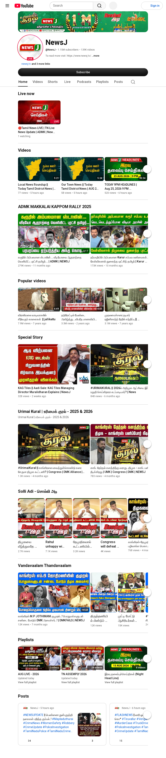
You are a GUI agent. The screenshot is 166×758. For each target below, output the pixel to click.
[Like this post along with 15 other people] (116, 741)
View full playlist (27, 682)
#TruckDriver (141, 723)
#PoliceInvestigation (56, 727)
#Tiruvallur (129, 719)
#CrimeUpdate (32, 727)
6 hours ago (138, 708)
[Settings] (135, 5)
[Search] (99, 6)
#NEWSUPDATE (33, 715)
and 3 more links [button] (41, 63)
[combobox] (72, 5)
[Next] (147, 169)
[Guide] (7, 5)
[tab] (23, 82)
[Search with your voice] (113, 6)
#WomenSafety (50, 723)
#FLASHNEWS (124, 715)
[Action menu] (100, 741)
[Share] (79, 741)
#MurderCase (123, 723)
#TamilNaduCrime (59, 731)
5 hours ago (47, 708)
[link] (62, 725)
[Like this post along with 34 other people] (24, 741)
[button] (30, 47)
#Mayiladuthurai (62, 719)
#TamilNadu (142, 731)
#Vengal (141, 719)
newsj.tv (26, 63)
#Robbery (68, 723)
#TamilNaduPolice (35, 731)
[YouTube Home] (23, 5)
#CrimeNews (31, 723)
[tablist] (83, 82)
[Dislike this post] (35, 741)
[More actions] (58, 129)
